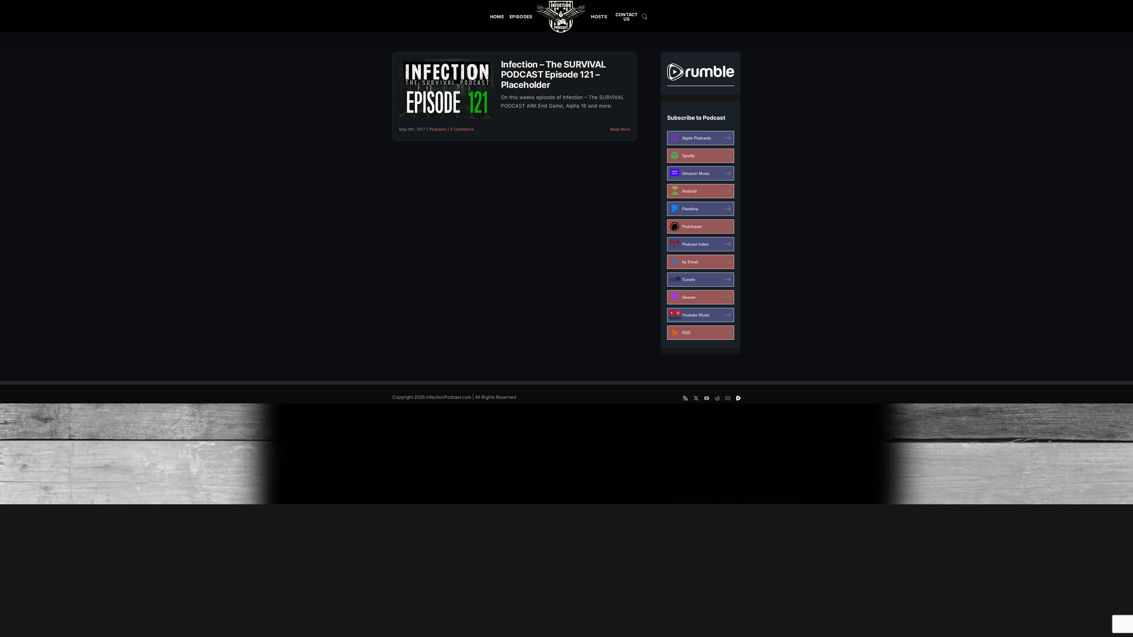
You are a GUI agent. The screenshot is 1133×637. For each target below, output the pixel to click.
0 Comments (462, 129)
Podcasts (437, 129)
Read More (620, 129)
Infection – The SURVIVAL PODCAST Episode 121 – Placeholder (553, 74)
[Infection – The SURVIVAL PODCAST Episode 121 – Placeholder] (446, 88)
